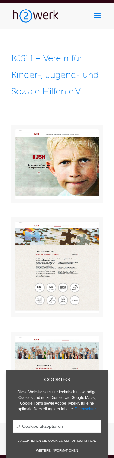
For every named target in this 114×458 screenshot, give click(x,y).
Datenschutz (85, 409)
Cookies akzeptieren (42, 426)
